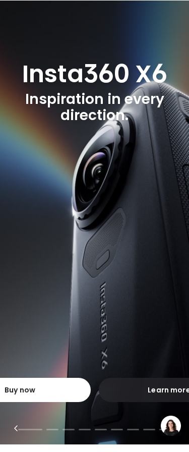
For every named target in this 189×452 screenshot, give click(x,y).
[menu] (14, 13)
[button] (174, 13)
